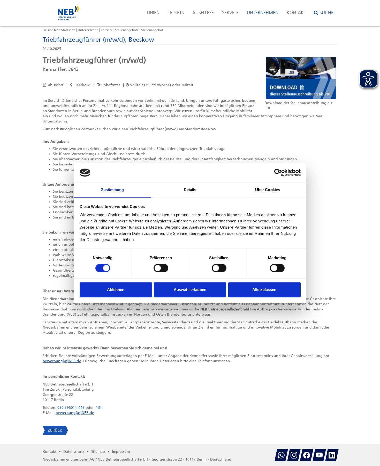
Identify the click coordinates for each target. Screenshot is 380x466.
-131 (98, 407)
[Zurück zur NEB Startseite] (68, 10)
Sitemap (98, 451)
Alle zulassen (264, 289)
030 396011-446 (71, 407)
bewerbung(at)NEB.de (62, 361)
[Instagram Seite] (294, 455)
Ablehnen (115, 289)
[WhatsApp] (281, 455)
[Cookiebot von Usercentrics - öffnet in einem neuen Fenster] (278, 173)
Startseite (68, 30)
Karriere (107, 30)
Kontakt (296, 13)
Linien (153, 13)
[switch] (161, 268)
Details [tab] (190, 189)
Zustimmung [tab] (112, 189)
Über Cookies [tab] (267, 189)
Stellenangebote (127, 30)
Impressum (121, 451)
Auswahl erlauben (190, 289)
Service (230, 13)
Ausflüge (203, 13)
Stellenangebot (152, 30)
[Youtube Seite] (319, 455)
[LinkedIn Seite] (332, 455)
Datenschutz (73, 451)
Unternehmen (262, 13)
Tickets (176, 13)
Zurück (55, 430)
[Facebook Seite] (306, 455)
